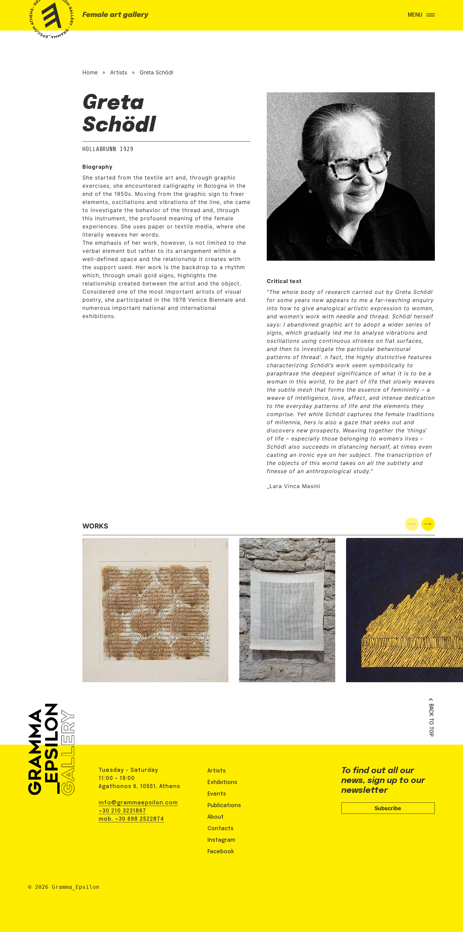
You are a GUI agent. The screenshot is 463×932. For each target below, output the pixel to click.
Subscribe (388, 808)
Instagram (221, 840)
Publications (224, 805)
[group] (155, 610)
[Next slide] (428, 524)
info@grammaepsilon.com (138, 803)
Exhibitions (222, 782)
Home (90, 72)
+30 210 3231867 (122, 811)
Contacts (220, 829)
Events (216, 794)
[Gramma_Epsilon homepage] (50, 22)
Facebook (220, 852)
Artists (118, 72)
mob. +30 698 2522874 (131, 819)
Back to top (431, 720)
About (215, 817)
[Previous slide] (412, 524)
